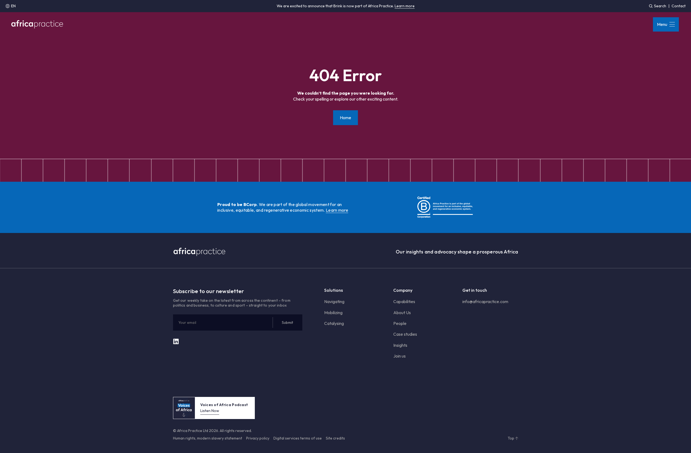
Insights (400, 345)
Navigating (334, 301)
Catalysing (334, 323)
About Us (402, 312)
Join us (399, 356)
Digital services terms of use (297, 438)
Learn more (405, 6)
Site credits (335, 438)
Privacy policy (257, 438)
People (400, 323)
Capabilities (404, 301)
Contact (679, 6)
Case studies (405, 334)
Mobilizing (333, 312)
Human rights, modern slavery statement (207, 438)
